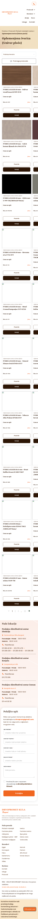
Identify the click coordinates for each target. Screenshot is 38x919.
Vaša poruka (7, 766)
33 (25, 611)
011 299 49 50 (7, 648)
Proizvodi (12, 31)
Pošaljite (19, 793)
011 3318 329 (6, 651)
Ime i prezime (7, 729)
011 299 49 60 (18, 651)
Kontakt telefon (9, 738)
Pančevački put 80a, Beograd (14, 635)
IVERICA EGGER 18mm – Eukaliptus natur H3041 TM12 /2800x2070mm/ (14, 526)
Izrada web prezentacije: (14, 887)
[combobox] (19, 54)
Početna (5, 31)
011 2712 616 (6, 677)
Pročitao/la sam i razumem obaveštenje (19, 784)
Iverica (31, 31)
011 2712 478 (18, 648)
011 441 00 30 (6, 701)
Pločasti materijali (22, 31)
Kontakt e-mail (8, 748)
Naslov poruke (8, 757)
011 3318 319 (29, 651)
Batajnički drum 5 (10, 688)
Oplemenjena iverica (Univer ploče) (12, 87)
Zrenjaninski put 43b (11, 664)
